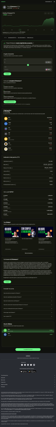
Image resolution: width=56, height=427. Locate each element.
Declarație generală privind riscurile (6, 413)
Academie (28, 104)
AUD (52, 13)
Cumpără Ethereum (9, 101)
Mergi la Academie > (29, 253)
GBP (48, 13)
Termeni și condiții (13, 413)
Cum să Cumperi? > (22, 37)
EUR (45, 13)
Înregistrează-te (5, 32)
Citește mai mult (8, 249)
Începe (7, 73)
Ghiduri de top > (30, 37)
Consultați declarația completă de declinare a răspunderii (22, 409)
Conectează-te (48, 1)
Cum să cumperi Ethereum (27, 238)
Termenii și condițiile (9, 409)
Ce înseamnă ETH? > (12, 37)
